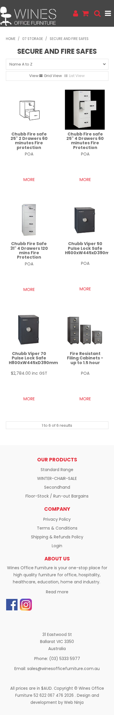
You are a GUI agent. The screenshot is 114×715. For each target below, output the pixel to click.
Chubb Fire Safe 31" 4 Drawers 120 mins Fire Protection (29, 250)
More (29, 179)
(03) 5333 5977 (64, 659)
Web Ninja (74, 702)
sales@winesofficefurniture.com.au (63, 669)
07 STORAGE (32, 38)
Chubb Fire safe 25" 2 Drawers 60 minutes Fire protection (29, 140)
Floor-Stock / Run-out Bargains (57, 496)
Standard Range (57, 470)
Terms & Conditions (57, 528)
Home (10, 38)
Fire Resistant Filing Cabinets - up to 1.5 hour (85, 358)
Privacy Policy (57, 519)
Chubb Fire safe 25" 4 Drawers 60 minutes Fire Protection (85, 140)
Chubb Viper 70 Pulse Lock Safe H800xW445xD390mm (33, 358)
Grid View (53, 75)
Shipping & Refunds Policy (57, 537)
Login (57, 546)
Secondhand (57, 487)
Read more (57, 592)
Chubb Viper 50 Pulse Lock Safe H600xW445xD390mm (89, 248)
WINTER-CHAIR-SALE (57, 478)
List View (77, 75)
